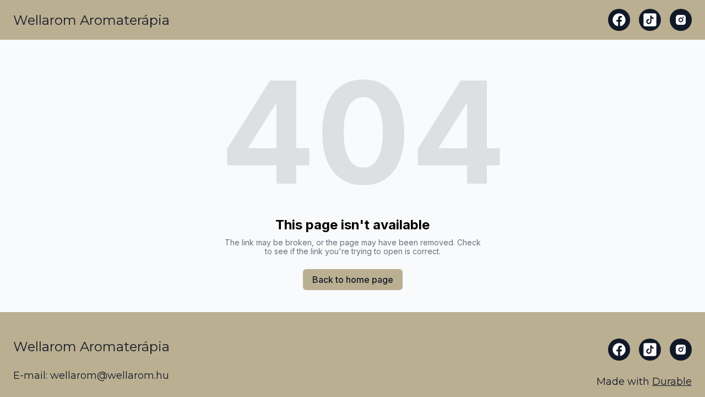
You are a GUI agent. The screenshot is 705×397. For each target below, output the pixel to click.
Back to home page (352, 279)
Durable (672, 381)
